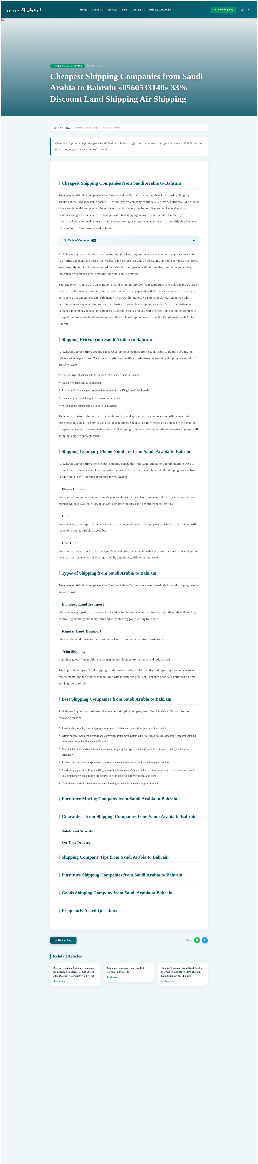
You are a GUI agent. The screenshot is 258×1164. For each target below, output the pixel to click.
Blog (124, 9)
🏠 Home (58, 127)
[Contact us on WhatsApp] (247, 1153)
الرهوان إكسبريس (24, 9)
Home (83, 9)
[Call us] (247, 1141)
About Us (97, 9)
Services (112, 9)
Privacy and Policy (160, 9)
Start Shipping (225, 9)
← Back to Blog (63, 940)
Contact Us (138, 9)
